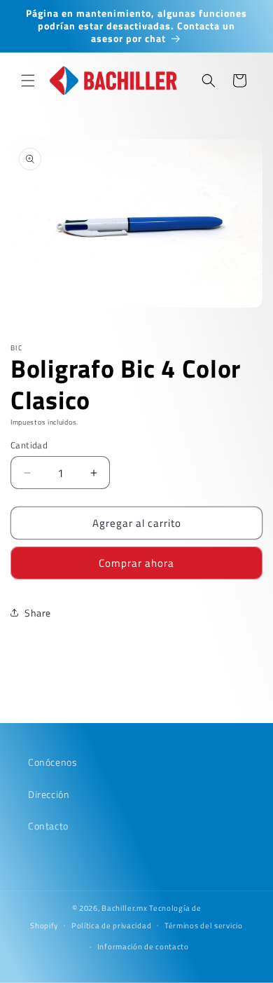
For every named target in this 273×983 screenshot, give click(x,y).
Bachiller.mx (124, 908)
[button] (28, 80)
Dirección (48, 794)
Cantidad (29, 445)
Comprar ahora (136, 563)
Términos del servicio (203, 925)
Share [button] (37, 612)
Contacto (48, 825)
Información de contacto (143, 946)
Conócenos (52, 762)
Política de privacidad (111, 925)
